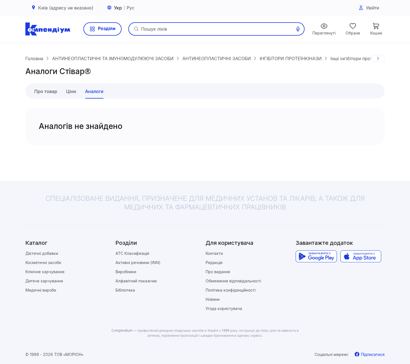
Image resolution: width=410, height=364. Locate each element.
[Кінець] (378, 58)
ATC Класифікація (132, 253)
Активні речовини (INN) (137, 262)
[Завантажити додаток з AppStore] (360, 256)
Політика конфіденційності (230, 290)
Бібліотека (125, 290)
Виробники (125, 271)
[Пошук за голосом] (297, 29)
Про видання (218, 271)
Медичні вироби (40, 290)
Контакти (214, 253)
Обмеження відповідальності (233, 281)
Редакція (214, 262)
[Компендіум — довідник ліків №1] (47, 29)
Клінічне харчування (44, 271)
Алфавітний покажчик (136, 281)
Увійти (372, 8)
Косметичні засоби (43, 262)
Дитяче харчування (44, 281)
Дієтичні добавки (41, 253)
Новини (213, 299)
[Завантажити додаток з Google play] (316, 256)
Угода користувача (224, 308)
